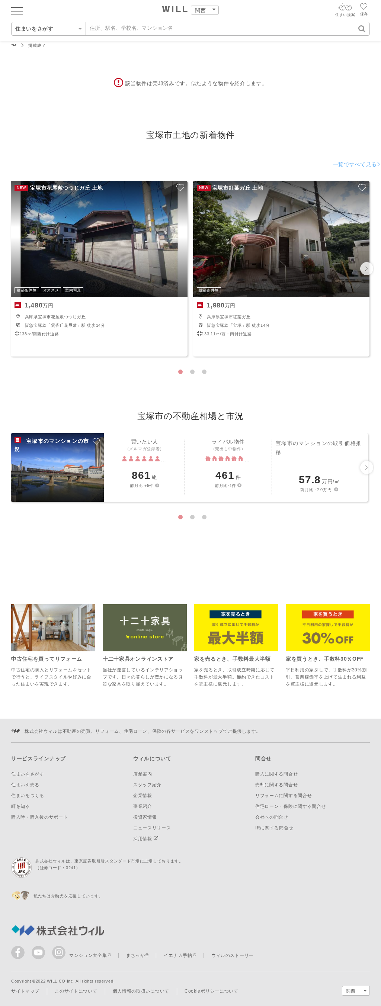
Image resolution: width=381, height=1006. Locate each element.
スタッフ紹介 (147, 784)
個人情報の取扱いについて (141, 991)
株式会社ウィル (14, 45)
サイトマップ (25, 991)
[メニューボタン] (17, 11)
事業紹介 (142, 806)
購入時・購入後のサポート (39, 817)
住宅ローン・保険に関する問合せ (290, 806)
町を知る (20, 806)
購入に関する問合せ (276, 774)
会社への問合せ (271, 817)
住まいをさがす (27, 774)
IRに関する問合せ (274, 828)
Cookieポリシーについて (211, 991)
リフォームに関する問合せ (283, 795)
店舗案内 (142, 774)
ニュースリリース (152, 828)
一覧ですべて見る (355, 164)
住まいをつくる (27, 795)
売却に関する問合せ (276, 784)
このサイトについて (76, 991)
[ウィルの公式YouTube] (40, 954)
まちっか (135, 955)
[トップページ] (175, 10)
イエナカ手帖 (178, 955)
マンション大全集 (88, 955)
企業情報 (142, 795)
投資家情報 (145, 817)
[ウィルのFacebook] (19, 954)
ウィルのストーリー (232, 955)
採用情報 (143, 838)
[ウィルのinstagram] (58, 952)
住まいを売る (25, 784)
